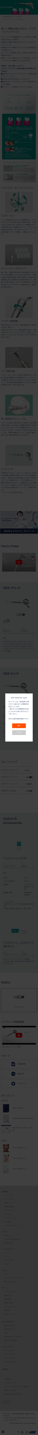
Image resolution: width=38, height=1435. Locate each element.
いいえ (19, 732)
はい (19, 725)
